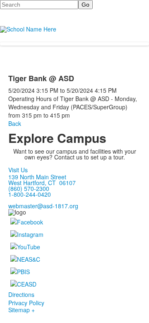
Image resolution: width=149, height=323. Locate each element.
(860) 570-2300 (28, 188)
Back (14, 123)
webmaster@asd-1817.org (43, 206)
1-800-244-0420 (29, 194)
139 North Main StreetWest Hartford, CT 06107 (42, 180)
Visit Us (18, 170)
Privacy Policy (26, 303)
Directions (21, 294)
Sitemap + (21, 310)
